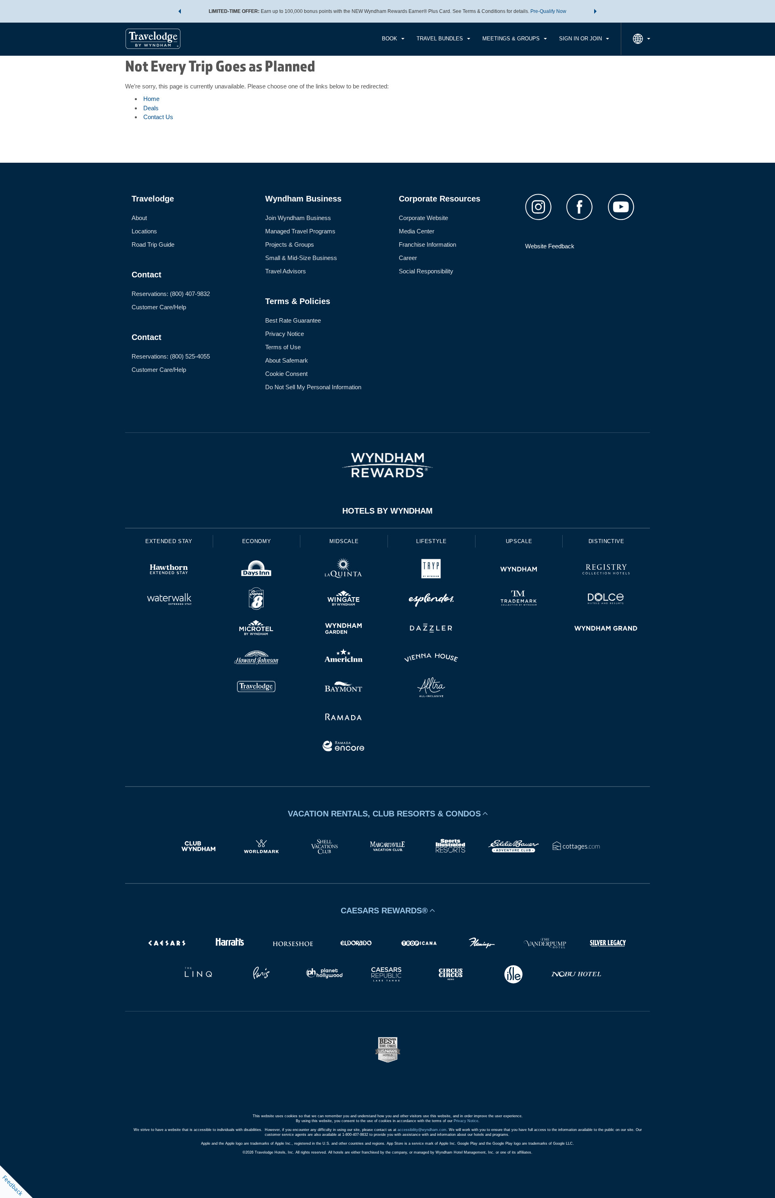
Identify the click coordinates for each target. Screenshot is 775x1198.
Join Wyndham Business (298, 217)
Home (151, 98)
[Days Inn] (256, 570)
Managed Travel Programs (300, 231)
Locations (144, 231)
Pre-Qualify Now (548, 11)
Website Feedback (549, 246)
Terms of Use (283, 347)
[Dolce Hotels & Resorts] (606, 600)
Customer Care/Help (159, 307)
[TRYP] (431, 570)
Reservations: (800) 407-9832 (171, 293)
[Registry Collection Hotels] (606, 570)
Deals (151, 108)
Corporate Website (423, 217)
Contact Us (158, 116)
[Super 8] (256, 600)
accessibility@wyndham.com (422, 1130)
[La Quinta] (343, 570)
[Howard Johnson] (256, 659)
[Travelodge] (256, 688)
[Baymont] (343, 688)
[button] (179, 11)
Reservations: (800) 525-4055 (171, 356)
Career (408, 257)
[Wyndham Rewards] (387, 465)
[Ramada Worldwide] (343, 718)
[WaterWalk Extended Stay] (169, 600)
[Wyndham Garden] (343, 629)
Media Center (416, 231)
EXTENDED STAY (168, 541)
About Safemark (286, 360)
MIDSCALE (343, 541)
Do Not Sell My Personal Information (313, 387)
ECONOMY (256, 541)
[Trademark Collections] (519, 600)
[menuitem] (393, 39)
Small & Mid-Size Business (301, 257)
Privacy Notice (284, 333)
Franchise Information (427, 244)
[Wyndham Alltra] (431, 688)
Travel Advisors (285, 271)
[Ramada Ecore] (343, 747)
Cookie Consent (286, 373)
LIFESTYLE (431, 541)
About (139, 217)
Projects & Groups (289, 244)
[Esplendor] (431, 600)
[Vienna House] (431, 659)
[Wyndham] (519, 570)
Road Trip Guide (153, 244)
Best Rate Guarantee (293, 320)
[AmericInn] (343, 659)
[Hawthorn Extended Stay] (169, 570)
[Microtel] (256, 629)
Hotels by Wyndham (387, 510)
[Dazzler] (431, 629)
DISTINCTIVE (606, 541)
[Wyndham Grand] (606, 629)
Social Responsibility (426, 271)
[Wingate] (343, 600)
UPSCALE (519, 541)
